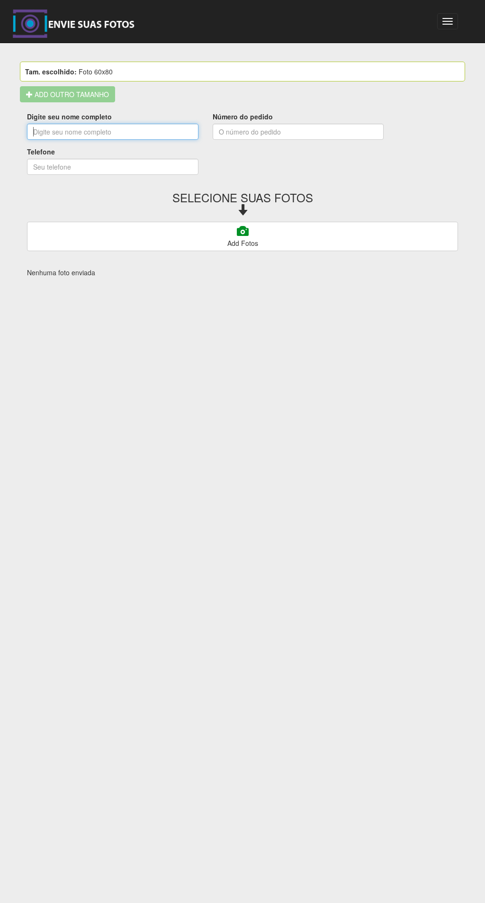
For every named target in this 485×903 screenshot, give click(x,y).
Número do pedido (243, 116)
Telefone (41, 151)
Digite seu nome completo (69, 116)
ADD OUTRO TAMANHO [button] (71, 94)
